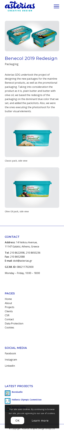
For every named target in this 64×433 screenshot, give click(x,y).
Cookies (9, 327)
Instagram (11, 359)
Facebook (10, 353)
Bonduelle (17, 391)
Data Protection (14, 323)
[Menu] (55, 6)
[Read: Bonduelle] (7, 393)
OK (17, 420)
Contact (9, 319)
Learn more (40, 420)
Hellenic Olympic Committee (26, 399)
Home (8, 299)
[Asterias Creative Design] (26, 6)
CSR (7, 315)
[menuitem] (55, 6)
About (8, 303)
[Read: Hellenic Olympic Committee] (7, 401)
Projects (9, 307)
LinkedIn (10, 365)
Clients (9, 311)
